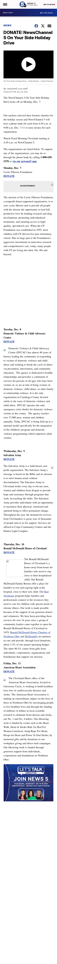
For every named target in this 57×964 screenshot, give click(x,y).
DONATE (9, 176)
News (8, 25)
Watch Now (48, 4)
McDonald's (31, 636)
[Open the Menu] (5, 4)
